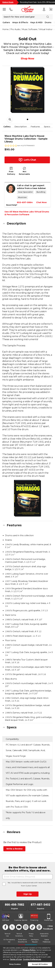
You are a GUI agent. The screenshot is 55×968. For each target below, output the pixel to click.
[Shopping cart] (51, 9)
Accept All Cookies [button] (40, 964)
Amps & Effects (20, 22)
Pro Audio (15, 29)
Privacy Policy (29, 950)
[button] (27, 223)
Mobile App (48, 920)
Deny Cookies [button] (15, 964)
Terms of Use (16, 959)
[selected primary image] (27, 90)
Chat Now (41, 202)
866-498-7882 (14, 904)
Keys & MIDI (36, 22)
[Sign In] (44, 9)
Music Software (29, 29)
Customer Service (20, 920)
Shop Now (27, 58)
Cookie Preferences (32, 959)
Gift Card (5, 920)
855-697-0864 (25, 202)
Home (5, 29)
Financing (34, 920)
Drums (48, 22)
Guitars (6, 22)
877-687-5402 (40, 904)
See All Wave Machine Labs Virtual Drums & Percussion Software (27, 213)
